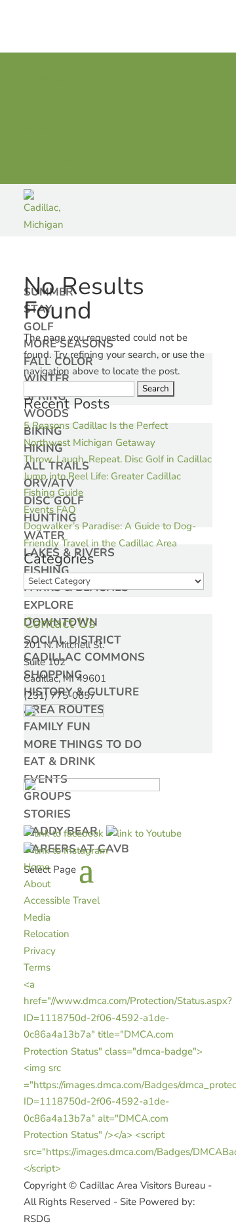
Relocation (46, 933)
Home (37, 866)
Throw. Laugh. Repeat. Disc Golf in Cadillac (118, 459)
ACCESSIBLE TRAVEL (73, 93)
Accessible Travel (62, 900)
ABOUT (41, 144)
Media (37, 917)
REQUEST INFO (59, 111)
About (37, 883)
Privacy (40, 950)
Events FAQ (50, 509)
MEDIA (39, 127)
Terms (37, 967)
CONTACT (47, 178)
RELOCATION (54, 160)
